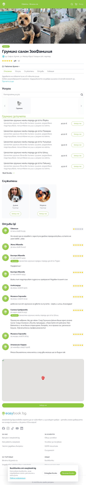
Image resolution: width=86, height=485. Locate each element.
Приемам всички (68, 473)
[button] (43, 61)
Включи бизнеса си (10, 460)
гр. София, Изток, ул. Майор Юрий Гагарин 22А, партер (28, 56)
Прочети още (8, 81)
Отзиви (40, 71)
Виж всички (7, 173)
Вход (81, 4)
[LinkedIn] (21, 428)
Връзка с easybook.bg (11, 438)
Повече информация (17, 478)
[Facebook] (3, 428)
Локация (50, 71)
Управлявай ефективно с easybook (16, 465)
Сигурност (49, 450)
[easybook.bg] (3, 4)
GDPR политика (51, 446)
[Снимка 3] (33, 42)
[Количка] (76, 4)
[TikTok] (12, 428)
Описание (8, 71)
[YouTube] (17, 428)
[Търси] (72, 4)
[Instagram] (8, 428)
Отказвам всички (50, 473)
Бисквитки (49, 460)
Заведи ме (43, 405)
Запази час (77, 123)
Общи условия (51, 438)
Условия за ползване (53, 442)
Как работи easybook (11, 442)
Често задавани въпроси (12, 446)
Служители (29, 71)
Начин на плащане (52, 465)
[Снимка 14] (57, 42)
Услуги (18, 71)
